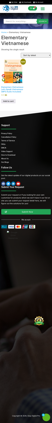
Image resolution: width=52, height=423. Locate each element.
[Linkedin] (13, 184)
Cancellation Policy (8, 137)
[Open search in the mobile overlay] (26, 21)
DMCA (3, 148)
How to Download (8, 155)
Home (4, 32)
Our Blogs (5, 162)
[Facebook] (3, 184)
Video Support (7, 151)
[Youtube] (18, 184)
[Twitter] (8, 184)
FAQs (3, 144)
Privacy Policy (6, 133)
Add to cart (8, 101)
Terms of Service (8, 141)
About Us (5, 159)
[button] (42, 9)
